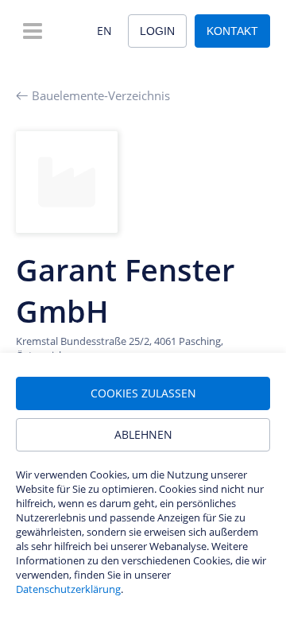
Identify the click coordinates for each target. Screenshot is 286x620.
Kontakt (232, 31)
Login (157, 31)
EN (104, 30)
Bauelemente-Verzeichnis (101, 95)
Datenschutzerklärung (68, 589)
